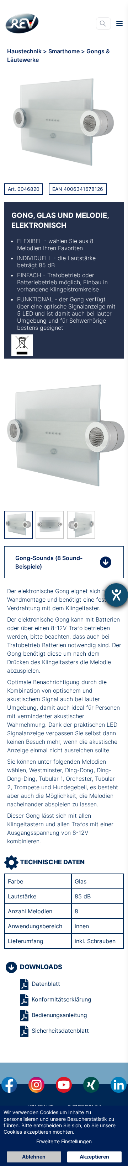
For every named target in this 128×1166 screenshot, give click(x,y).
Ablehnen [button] (34, 1157)
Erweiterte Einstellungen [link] (64, 1141)
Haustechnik (25, 51)
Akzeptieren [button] (94, 1157)
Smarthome (64, 51)
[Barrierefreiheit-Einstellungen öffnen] (116, 595)
